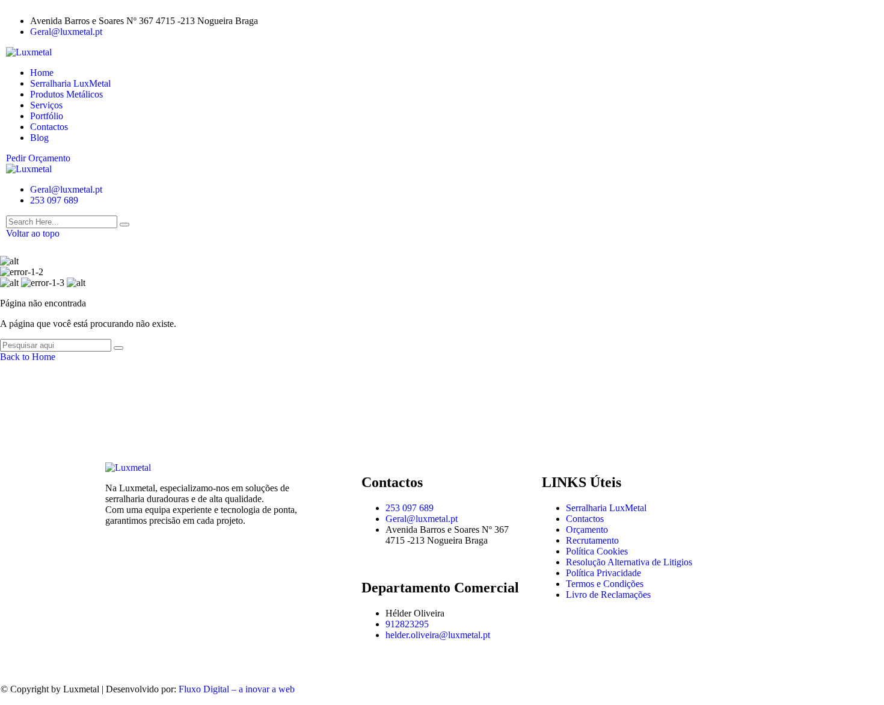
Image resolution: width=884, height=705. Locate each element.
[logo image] (29, 169)
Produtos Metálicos (66, 94)
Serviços (46, 105)
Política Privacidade (603, 573)
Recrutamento (592, 540)
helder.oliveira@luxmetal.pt (437, 635)
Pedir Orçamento (38, 158)
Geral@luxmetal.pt (66, 31)
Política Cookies (597, 551)
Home (42, 72)
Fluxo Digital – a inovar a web (237, 689)
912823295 (407, 624)
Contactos (49, 127)
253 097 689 (54, 200)
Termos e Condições (604, 584)
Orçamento (587, 529)
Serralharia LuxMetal (70, 83)
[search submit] (124, 224)
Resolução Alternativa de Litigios (629, 562)
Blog (39, 137)
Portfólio (46, 116)
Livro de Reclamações (608, 594)
